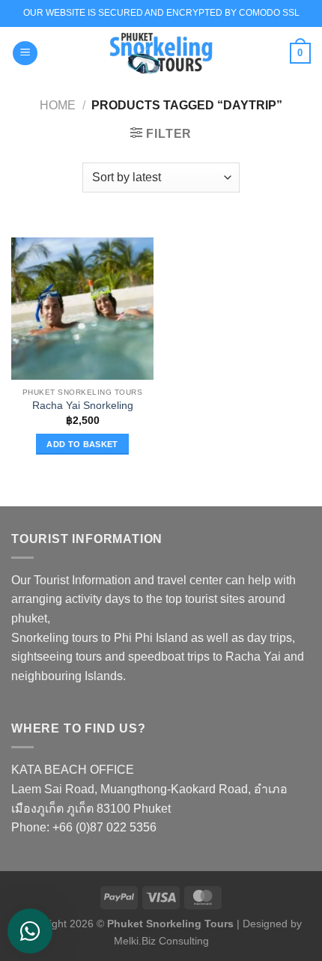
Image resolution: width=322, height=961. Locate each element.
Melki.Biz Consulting (161, 941)
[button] (25, 53)
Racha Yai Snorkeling (82, 405)
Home (58, 105)
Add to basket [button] (82, 444)
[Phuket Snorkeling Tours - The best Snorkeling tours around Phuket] (161, 53)
